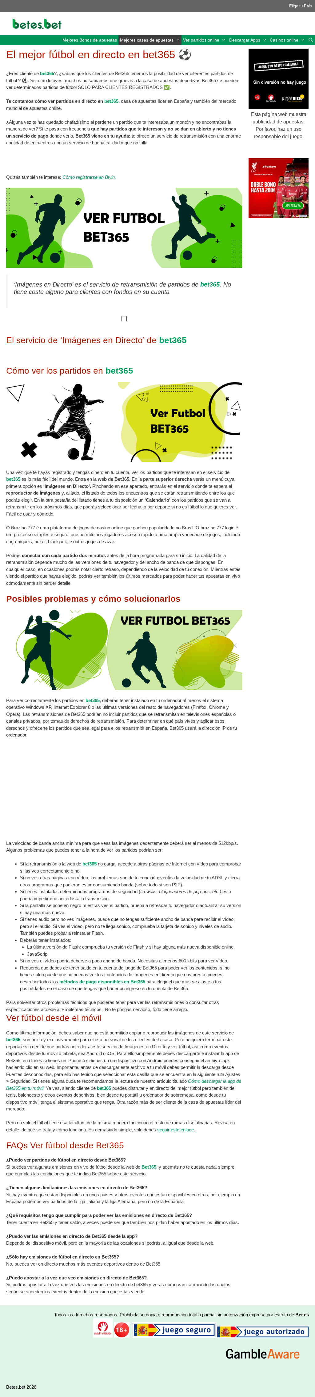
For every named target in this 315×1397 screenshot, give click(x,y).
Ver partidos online (201, 40)
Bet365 (149, 1167)
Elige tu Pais (300, 6)
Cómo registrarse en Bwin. (89, 177)
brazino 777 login (217, 527)
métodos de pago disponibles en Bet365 (102, 981)
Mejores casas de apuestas (146, 40)
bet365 (47, 73)
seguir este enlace (175, 1129)
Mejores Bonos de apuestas (89, 40)
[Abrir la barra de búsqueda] (310, 40)
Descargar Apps (244, 40)
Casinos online (284, 40)
